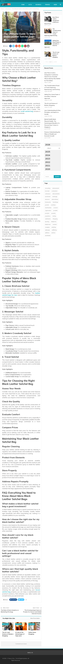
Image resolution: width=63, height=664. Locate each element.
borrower (47, 191)
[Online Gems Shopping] (34, 626)
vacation (55, 224)
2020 (47, 169)
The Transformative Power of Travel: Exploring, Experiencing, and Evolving (52, 87)
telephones (48, 224)
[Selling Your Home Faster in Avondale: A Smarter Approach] (47, 42)
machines (53, 205)
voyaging (47, 227)
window (53, 232)
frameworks (48, 202)
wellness (47, 232)
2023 (47, 158)
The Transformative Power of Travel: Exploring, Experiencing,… (52, 32)
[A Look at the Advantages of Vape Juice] (21, 626)
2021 (47, 165)
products (47, 213)
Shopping (7, 29)
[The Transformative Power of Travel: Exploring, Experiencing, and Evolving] (47, 30)
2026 (47, 144)
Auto (30, 4)
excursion (47, 199)
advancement (55, 188)
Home (23, 4)
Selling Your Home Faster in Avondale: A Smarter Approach (52, 44)
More (55, 4)
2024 (47, 155)
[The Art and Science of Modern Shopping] (8, 626)
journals (47, 205)
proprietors (47, 216)
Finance (47, 4)
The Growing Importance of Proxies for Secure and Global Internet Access (32, 611)
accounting (47, 188)
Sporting (47, 221)
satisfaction (48, 218)
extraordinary (55, 199)
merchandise (48, 207)
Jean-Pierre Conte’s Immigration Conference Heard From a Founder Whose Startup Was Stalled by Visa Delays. (52, 76)
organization (48, 210)
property (53, 213)
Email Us (3, 1)
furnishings (55, 202)
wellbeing (54, 230)
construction (54, 191)
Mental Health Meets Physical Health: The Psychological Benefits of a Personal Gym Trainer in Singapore (52, 123)
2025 (47, 151)
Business (38, 4)
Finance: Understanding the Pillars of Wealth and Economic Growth (52, 134)
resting (54, 216)
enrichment (47, 196)
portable (55, 210)
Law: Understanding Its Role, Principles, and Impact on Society (52, 112)
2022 (47, 162)
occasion (55, 207)
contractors (47, 193)
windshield (47, 235)
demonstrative (56, 193)
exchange (54, 196)
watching (54, 227)
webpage (47, 230)
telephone (53, 221)
